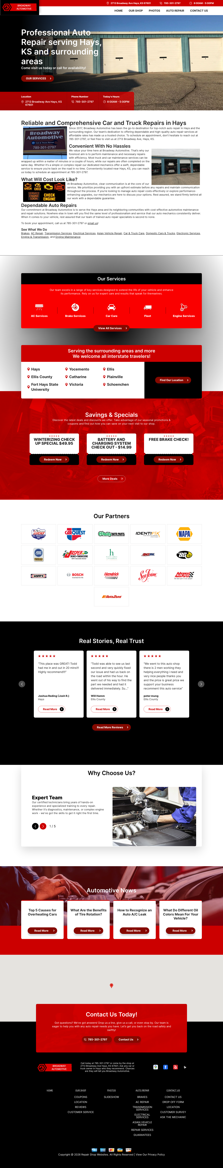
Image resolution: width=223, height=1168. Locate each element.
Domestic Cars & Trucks (160, 233)
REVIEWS (80, 1107)
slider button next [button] (201, 684)
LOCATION (80, 1102)
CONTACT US (199, 10)
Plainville (115, 377)
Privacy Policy (156, 1154)
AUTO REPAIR (175, 10)
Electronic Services (188, 233)
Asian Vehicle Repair (109, 233)
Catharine (77, 377)
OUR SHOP (136, 10)
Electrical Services (84, 233)
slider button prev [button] (22, 684)
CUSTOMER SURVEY (173, 1112)
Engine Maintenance (68, 236)
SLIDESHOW (111, 1097)
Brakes (25, 233)
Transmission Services (58, 233)
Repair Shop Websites (94, 1154)
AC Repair (37, 233)
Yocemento (79, 369)
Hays (35, 369)
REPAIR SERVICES (142, 1129)
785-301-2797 (84, 101)
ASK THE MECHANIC (173, 1117)
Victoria (76, 384)
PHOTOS (154, 10)
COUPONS (80, 1097)
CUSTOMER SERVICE (81, 1112)
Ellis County (41, 377)
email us (93, 223)
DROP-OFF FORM (173, 1102)
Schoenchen (118, 384)
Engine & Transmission (35, 236)
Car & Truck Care (134, 233)
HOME (118, 10)
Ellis (110, 369)
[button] (111, 985)
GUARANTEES (142, 1135)
